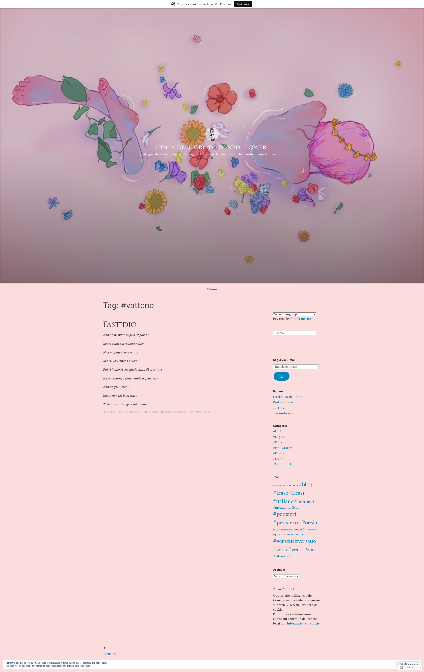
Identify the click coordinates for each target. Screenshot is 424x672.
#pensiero (285, 523)
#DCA (277, 431)
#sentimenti (286, 530)
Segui (282, 376)
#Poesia (152, 411)
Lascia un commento (175, 411)
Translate (304, 318)
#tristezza (299, 534)
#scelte (276, 530)
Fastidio (120, 324)
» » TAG (278, 408)
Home (212, 289)
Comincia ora (243, 4)
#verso (296, 550)
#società (298, 529)
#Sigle (277, 458)
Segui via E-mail (284, 360)
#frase (280, 493)
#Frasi (277, 442)
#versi (280, 549)
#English (279, 437)
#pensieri (284, 514)
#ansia (285, 485)
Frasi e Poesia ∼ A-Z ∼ (289, 396)
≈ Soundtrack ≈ (283, 413)
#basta (293, 485)
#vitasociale (282, 556)
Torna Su (109, 653)
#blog (305, 485)
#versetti (283, 541)
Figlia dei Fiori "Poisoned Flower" (212, 147)
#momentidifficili (286, 507)
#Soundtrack (282, 464)
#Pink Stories (282, 447)
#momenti (305, 501)
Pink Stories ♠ (283, 402)
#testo (287, 534)
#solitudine (311, 529)
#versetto (305, 541)
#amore (277, 485)
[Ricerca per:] (294, 332)
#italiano (283, 501)
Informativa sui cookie (303, 623)
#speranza (278, 535)
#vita (310, 550)
